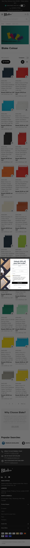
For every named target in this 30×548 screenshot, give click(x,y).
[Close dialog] (28, 259)
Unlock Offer (19, 282)
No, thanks (19, 287)
